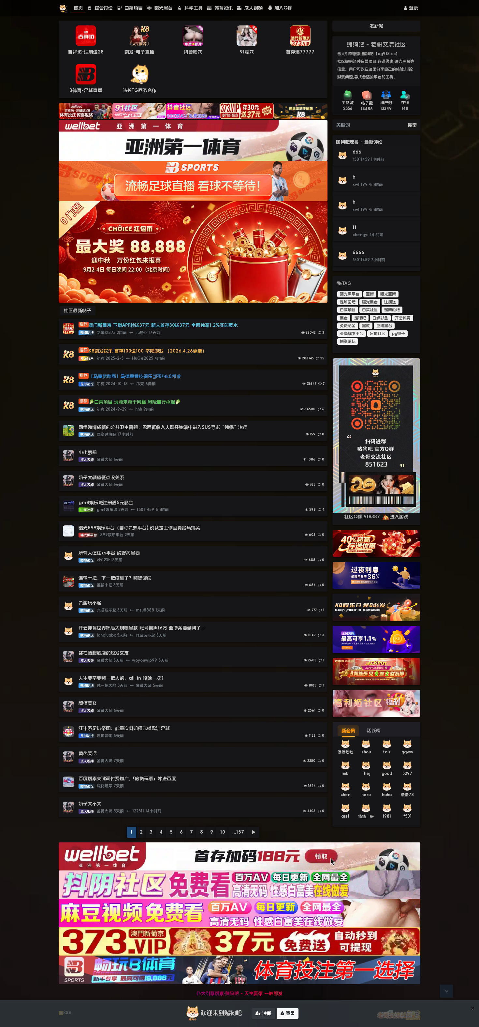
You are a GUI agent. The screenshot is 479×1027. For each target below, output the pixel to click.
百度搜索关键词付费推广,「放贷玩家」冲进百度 (127, 778)
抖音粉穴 (193, 52)
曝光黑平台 (349, 294)
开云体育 (403, 318)
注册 (266, 1013)
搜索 (412, 125)
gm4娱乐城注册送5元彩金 (106, 502)
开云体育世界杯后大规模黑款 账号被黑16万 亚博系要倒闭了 (140, 628)
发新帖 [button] (376, 25)
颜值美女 (88, 703)
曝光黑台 (163, 8)
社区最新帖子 (77, 310)
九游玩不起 (90, 602)
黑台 (344, 318)
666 (357, 152)
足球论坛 (348, 302)
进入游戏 (399, 516)
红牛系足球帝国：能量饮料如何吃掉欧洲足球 (124, 728)
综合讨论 (103, 8)
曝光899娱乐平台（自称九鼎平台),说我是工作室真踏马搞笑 (139, 527)
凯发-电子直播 (139, 52)
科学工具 (193, 8)
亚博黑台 (384, 326)
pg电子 (398, 334)
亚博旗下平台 (351, 334)
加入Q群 (283, 8)
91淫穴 (247, 52)
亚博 (370, 294)
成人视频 (253, 8)
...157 (238, 832)
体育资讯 (223, 8)
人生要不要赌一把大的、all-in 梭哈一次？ (122, 678)
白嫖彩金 (380, 318)
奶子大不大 (90, 803)
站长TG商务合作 (139, 90)
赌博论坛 (392, 310)
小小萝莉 (88, 452)
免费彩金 (348, 326)
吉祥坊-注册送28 (86, 52)
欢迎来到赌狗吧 (221, 1013)
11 (354, 227)
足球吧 (360, 318)
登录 (412, 8)
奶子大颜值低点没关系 (101, 477)
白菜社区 (370, 310)
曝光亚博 (388, 294)
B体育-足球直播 (85, 90)
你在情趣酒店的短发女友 (104, 653)
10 (222, 832)
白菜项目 (133, 8)
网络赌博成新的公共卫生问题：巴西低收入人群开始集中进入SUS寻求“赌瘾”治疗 (163, 427)
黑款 (366, 326)
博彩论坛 (348, 341)
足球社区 (377, 334)
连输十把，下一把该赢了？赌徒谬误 (115, 578)
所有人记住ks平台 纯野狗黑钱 (109, 553)
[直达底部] (446, 991)
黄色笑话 (88, 753)
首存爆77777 (300, 52)
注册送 (390, 302)
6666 (358, 252)
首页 (78, 8)
